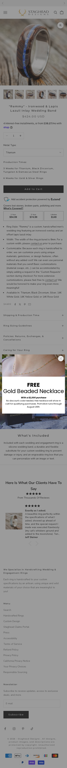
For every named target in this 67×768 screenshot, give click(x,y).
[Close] (61, 358)
